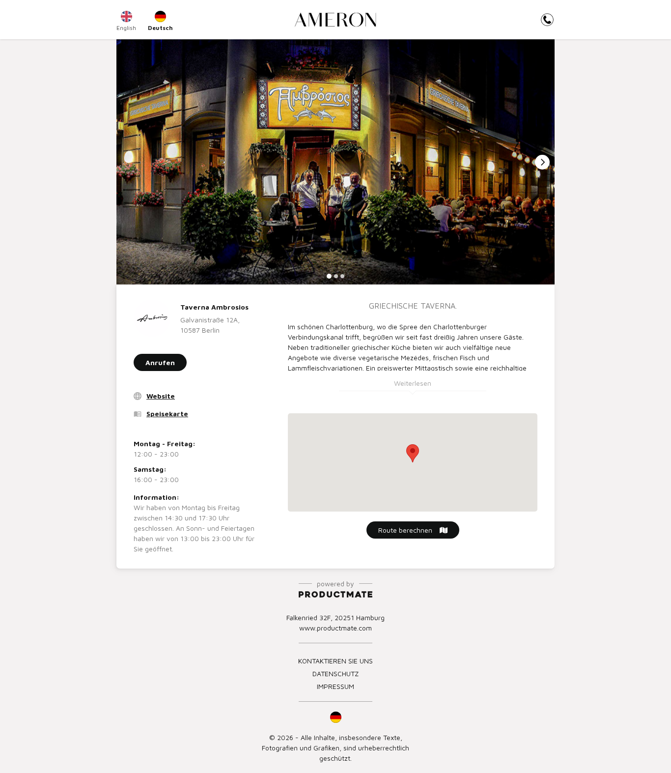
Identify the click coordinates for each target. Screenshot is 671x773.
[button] (335, 717)
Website (160, 396)
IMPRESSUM (335, 686)
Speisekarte (167, 413)
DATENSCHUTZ (335, 673)
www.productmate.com (335, 628)
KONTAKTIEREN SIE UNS (335, 661)
